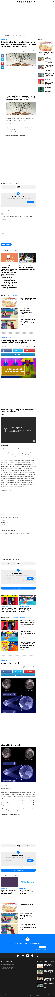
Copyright (47, 994)
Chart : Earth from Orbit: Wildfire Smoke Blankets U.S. (49, 75)
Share (8, 55)
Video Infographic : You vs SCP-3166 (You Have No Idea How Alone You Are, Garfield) (27, 644)
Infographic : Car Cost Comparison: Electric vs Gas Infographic (49, 89)
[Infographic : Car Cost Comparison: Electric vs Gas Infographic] (41, 89)
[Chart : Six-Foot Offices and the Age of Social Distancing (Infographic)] (27, 258)
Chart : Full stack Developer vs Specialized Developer (27, 892)
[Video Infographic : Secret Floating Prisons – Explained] (27, 600)
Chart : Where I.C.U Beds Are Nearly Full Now (28, 299)
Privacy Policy (31, 995)
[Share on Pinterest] (2, 63)
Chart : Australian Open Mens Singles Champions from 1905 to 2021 (28, 322)
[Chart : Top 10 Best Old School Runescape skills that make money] (9, 882)
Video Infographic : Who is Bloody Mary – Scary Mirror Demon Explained (8, 609)
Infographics (4, 263)
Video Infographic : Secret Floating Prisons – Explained (27, 609)
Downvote (28, 187)
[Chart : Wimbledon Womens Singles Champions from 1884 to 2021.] (9, 313)
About (43, 994)
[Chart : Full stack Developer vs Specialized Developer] (27, 882)
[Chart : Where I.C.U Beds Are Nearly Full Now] (9, 302)
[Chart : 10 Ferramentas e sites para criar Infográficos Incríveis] (41, 81)
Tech (29, 994)
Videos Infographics (6, 606)
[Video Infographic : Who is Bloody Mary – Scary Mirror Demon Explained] (9, 600)
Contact (37, 995)
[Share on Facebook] (2, 55)
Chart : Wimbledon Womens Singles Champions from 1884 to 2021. (27, 311)
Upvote (8, 187)
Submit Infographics (36, 994)
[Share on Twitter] (2, 59)
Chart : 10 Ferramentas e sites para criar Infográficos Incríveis (49, 82)
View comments (18, 588)
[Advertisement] (21, 80)
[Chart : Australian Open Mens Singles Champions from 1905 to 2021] (9, 324)
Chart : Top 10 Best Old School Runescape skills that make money (9, 891)
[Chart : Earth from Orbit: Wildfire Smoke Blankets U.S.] (41, 75)
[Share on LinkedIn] (2, 67)
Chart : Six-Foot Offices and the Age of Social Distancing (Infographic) (27, 267)
